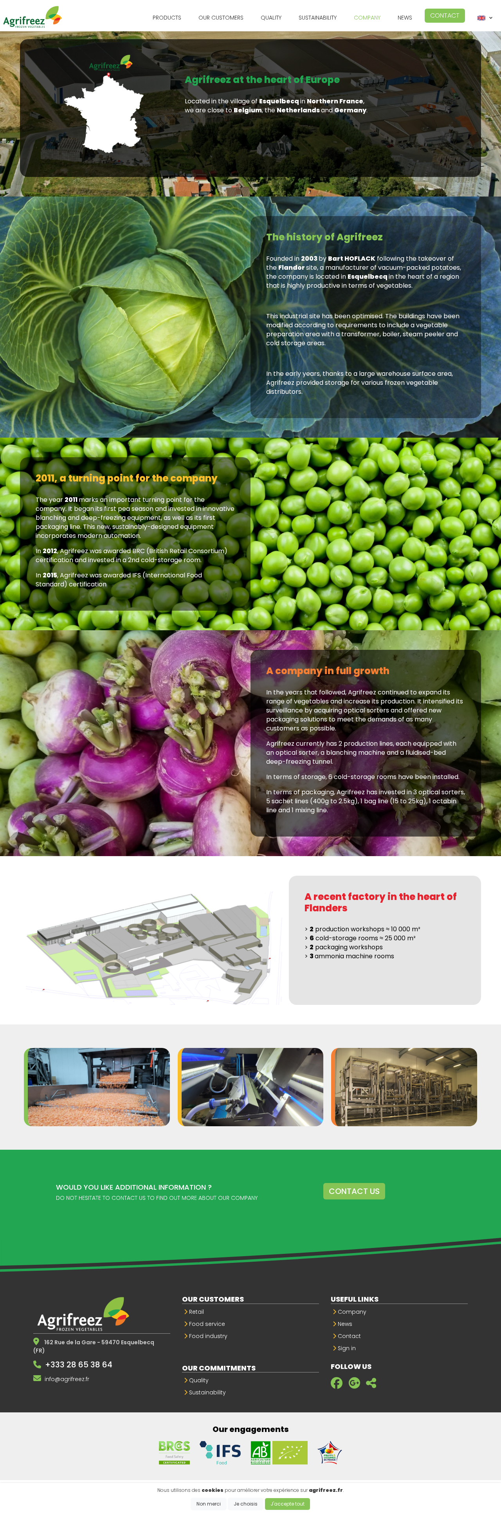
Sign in (346, 1348)
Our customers (213, 1299)
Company (351, 1312)
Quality (198, 1380)
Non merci (208, 1503)
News (344, 1324)
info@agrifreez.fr (67, 1379)
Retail (195, 1312)
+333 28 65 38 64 (78, 1364)
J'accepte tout (287, 1503)
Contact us (354, 1191)
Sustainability (206, 1392)
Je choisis (246, 1503)
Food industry (207, 1336)
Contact (445, 15)
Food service (206, 1324)
